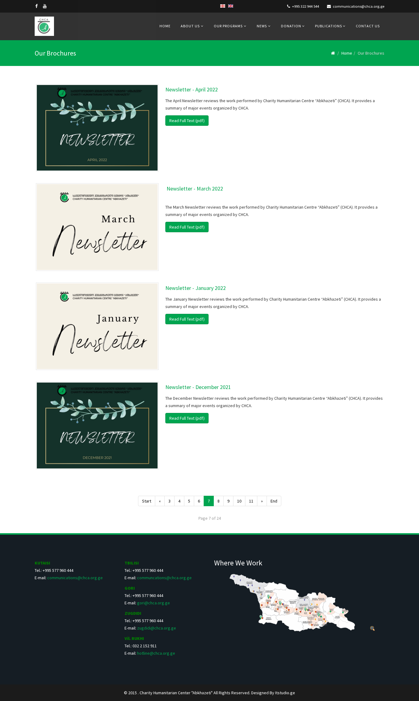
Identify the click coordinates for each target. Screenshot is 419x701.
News (262, 26)
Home (165, 26)
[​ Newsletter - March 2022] (97, 227)
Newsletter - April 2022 (191, 89)
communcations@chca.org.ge (164, 577)
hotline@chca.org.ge (156, 653)
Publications (329, 26)
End (274, 501)
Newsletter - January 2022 (195, 287)
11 (251, 501)
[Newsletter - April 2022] (97, 127)
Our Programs (228, 26)
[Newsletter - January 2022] (97, 326)
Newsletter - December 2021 (198, 387)
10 (239, 501)
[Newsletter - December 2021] (97, 425)
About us (190, 26)
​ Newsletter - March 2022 (194, 188)
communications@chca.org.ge (358, 6)
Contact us (368, 26)
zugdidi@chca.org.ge (156, 628)
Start (146, 501)
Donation (291, 26)
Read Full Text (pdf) (187, 120)
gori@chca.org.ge (153, 603)
